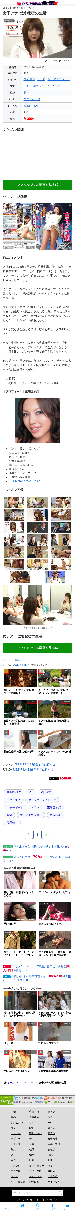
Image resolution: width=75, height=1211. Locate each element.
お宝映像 (34, 1181)
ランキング (37, 1199)
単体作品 (53, 1176)
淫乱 (50, 1154)
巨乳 (31, 1160)
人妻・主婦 (54, 1144)
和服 (50, 1160)
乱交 (13, 1128)
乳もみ (51, 1128)
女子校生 (53, 1138)
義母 (31, 1149)
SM (31, 1128)
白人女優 (16, 1171)
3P (49, 1122)
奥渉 (26, 92)
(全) (29, 1199)
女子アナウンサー (59, 79)
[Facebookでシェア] (37, 835)
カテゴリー (21, 1199)
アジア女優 (35, 1171)
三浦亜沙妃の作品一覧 (23, 481)
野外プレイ (35, 1133)
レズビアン (17, 1122)
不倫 (13, 1111)
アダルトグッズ (51, 1199)
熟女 (13, 1149)
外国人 (51, 1171)
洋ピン (51, 1165)
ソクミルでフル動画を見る (36, 184)
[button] (60, 1193)
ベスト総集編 (18, 1181)
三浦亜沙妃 (37, 85)
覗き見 (51, 1111)
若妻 (31, 1144)
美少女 (33, 1138)
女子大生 (16, 1144)
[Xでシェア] (29, 835)
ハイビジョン (55, 1181)
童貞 (13, 1160)
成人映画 (29, 79)
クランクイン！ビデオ (42, 799)
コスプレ (16, 1165)
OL (12, 1154)
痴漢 (50, 1117)
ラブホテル (17, 1138)
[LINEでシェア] (46, 835)
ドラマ (41, 79)
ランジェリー (36, 1165)
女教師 (51, 1149)
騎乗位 (51, 1133)
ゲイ (31, 1122)
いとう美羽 (53, 85)
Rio (26, 85)
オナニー (16, 1133)
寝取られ (34, 1111)
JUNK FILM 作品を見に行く (33, 764)
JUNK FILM (31, 105)
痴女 (31, 1154)
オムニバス (35, 1176)
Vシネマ (46, 792)
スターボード (32, 99)
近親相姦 (34, 1117)
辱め (13, 1117)
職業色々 (12, 822)
